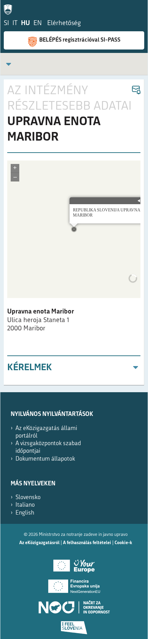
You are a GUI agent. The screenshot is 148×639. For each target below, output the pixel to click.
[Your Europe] (74, 563)
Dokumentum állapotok (45, 459)
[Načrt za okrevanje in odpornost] (74, 604)
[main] (74, 232)
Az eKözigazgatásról (39, 543)
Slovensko (28, 497)
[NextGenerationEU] (74, 584)
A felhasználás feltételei (87, 543)
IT (15, 23)
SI (6, 23)
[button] (135, 90)
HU (25, 23)
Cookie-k (123, 543)
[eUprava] (9, 8)
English (24, 513)
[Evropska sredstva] (74, 625)
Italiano (25, 505)
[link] (8, 64)
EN (37, 23)
